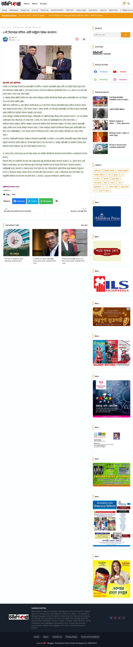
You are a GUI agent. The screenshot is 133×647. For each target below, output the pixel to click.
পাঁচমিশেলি (105, 179)
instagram (123, 79)
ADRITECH (92, 643)
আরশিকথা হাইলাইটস (57, 10)
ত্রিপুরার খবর (25, 10)
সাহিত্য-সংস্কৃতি (81, 10)
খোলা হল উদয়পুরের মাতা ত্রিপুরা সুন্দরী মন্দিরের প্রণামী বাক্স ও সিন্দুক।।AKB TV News (57, 15)
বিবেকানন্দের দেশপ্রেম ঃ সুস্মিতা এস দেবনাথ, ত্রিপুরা (119, 134)
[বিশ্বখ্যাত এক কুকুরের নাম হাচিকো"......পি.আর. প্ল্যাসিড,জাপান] (100, 125)
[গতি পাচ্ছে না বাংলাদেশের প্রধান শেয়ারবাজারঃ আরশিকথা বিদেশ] (100, 149)
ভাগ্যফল (113, 183)
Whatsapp (47, 201)
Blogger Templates (55, 643)
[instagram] (123, 617)
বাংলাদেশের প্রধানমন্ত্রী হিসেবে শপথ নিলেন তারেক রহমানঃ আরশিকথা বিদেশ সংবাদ (73, 261)
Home (26, 3)
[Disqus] (45, 303)
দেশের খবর (35, 10)
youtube (123, 72)
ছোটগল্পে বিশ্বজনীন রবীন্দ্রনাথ (117, 109)
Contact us (57, 637)
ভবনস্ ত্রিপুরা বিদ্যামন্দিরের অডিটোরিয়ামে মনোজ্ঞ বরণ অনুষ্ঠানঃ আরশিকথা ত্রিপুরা (118, 98)
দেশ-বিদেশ (97, 179)
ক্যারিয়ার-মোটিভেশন (99, 175)
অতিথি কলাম (70, 10)
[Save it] (77, 39)
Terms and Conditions (90, 637)
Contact (43, 3)
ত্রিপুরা (116, 175)
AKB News (13, 10)
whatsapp (104, 79)
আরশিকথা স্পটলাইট (109, 171)
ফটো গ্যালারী (97, 183)
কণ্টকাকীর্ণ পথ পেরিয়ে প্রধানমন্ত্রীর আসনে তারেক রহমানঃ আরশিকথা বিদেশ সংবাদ (44, 261)
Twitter (34, 201)
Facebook (21, 201)
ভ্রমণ (119, 183)
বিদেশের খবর (44, 10)
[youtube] (115, 617)
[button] (128, 3)
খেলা (109, 175)
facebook (103, 72)
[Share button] (56, 201)
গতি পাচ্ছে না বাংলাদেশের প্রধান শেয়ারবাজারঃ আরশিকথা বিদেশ (13, 260)
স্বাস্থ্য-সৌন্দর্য (124, 187)
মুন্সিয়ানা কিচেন (113, 10)
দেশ (122, 175)
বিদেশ (8, 27)
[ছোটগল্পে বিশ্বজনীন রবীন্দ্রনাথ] (100, 113)
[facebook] (111, 617)
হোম (4, 27)
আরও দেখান (84, 225)
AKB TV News (104, 191)
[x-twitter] (119, 617)
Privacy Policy (71, 637)
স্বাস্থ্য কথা (103, 10)
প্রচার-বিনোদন (93, 10)
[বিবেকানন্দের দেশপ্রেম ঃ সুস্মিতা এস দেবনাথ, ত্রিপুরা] (100, 137)
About (34, 3)
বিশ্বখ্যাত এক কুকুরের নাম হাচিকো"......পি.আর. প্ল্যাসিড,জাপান (119, 122)
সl (94, 191)
